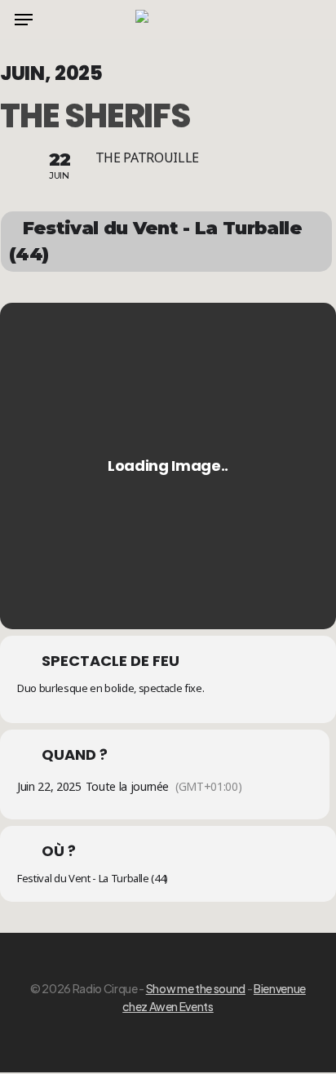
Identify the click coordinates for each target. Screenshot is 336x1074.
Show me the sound (195, 988)
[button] (24, 19)
